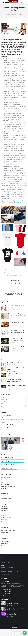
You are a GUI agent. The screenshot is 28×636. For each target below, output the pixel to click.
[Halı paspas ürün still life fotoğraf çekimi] (20, 262)
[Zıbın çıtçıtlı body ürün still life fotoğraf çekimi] (7, 239)
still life (21, 275)
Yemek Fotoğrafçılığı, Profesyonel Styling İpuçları (18, 315)
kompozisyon (16, 275)
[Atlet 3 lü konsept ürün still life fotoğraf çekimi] (7, 227)
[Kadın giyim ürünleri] (4, 440)
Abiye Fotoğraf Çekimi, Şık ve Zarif (18, 306)
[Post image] (5, 308)
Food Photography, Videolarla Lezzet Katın (18, 323)
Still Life (4, 28)
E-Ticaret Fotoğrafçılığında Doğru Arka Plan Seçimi (17, 339)
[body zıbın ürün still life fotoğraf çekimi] (7, 255)
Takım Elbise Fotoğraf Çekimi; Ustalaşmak (18, 347)
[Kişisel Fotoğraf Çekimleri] (4, 447)
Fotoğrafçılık (5, 26)
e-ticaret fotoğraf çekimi (21, 273)
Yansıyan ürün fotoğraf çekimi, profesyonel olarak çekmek (18, 331)
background (14, 273)
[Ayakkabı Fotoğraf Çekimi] (17, 440)
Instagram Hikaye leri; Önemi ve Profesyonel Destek (14, 613)
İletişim (19, 202)
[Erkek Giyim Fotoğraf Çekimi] (11, 440)
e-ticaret (4, 24)
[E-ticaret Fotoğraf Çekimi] (23, 440)
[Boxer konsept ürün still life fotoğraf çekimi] (7, 219)
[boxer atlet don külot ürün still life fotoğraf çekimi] (20, 215)
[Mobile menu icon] (25, 2)
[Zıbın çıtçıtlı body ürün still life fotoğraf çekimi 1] (20, 240)
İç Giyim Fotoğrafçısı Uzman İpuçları (15, 608)
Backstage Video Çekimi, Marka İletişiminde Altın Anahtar (14, 602)
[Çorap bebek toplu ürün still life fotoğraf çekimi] (20, 253)
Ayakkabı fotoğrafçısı (6, 273)
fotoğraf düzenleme (9, 275)
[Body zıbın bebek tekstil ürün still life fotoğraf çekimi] (20, 228)
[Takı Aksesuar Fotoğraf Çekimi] (11, 447)
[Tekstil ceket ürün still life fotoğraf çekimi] (7, 210)
